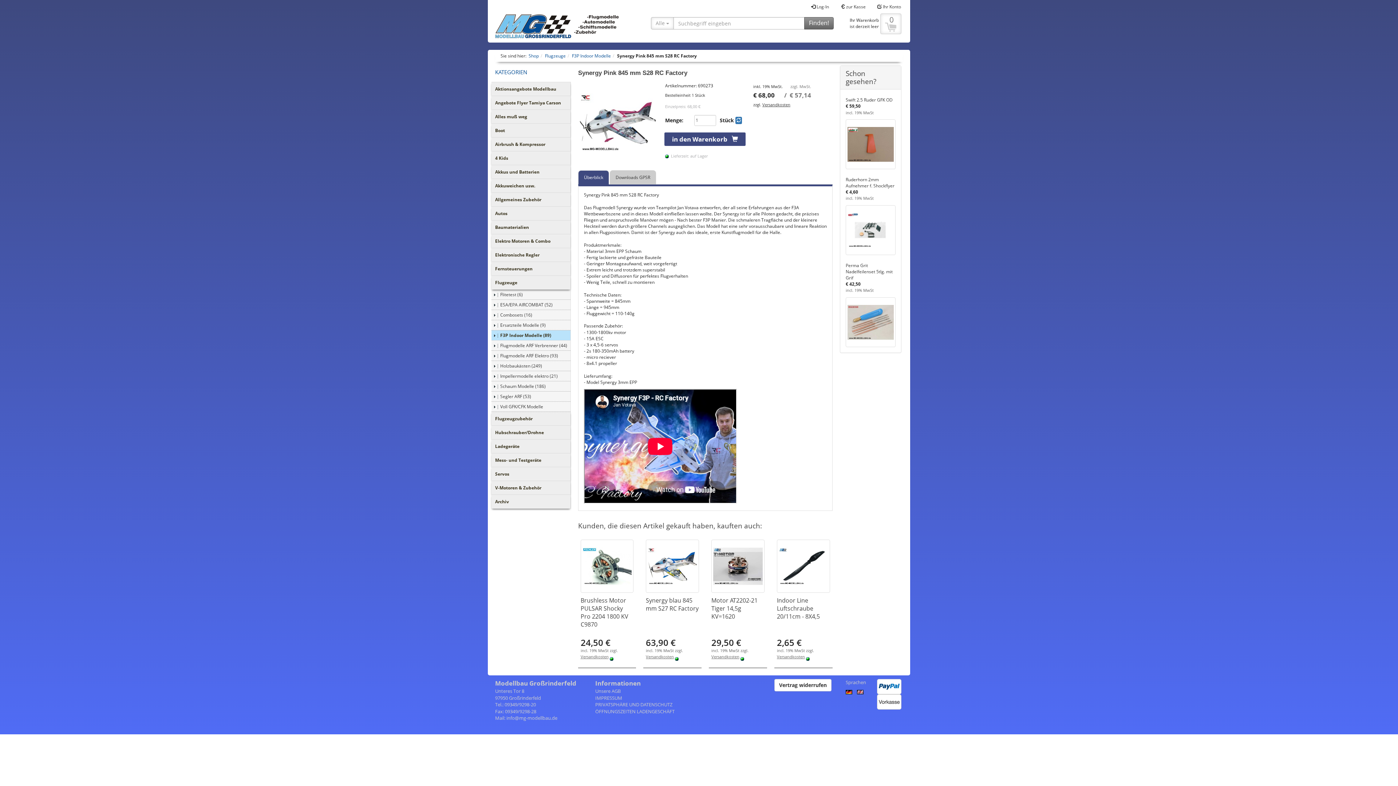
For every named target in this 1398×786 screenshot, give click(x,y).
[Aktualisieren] (738, 120)
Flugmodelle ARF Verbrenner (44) (533, 345)
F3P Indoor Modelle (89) (525, 335)
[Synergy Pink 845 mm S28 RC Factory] (618, 122)
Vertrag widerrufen (803, 685)
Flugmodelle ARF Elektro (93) (529, 356)
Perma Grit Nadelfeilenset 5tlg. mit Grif (869, 271)
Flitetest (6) (511, 294)
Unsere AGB (608, 691)
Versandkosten (776, 104)
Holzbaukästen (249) (521, 366)
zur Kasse (855, 7)
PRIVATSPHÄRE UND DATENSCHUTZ (633, 704)
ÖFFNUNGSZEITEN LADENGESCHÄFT (635, 711)
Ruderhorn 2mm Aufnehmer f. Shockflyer (870, 182)
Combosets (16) (516, 315)
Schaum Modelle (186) (523, 386)
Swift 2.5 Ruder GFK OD (869, 100)
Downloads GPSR (633, 177)
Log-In (822, 7)
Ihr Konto (891, 7)
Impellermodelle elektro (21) (529, 376)
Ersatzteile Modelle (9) (523, 325)
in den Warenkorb (702, 139)
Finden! (819, 23)
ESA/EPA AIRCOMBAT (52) (526, 305)
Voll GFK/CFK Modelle (521, 407)
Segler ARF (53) (515, 396)
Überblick (593, 177)
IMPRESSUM (608, 698)
